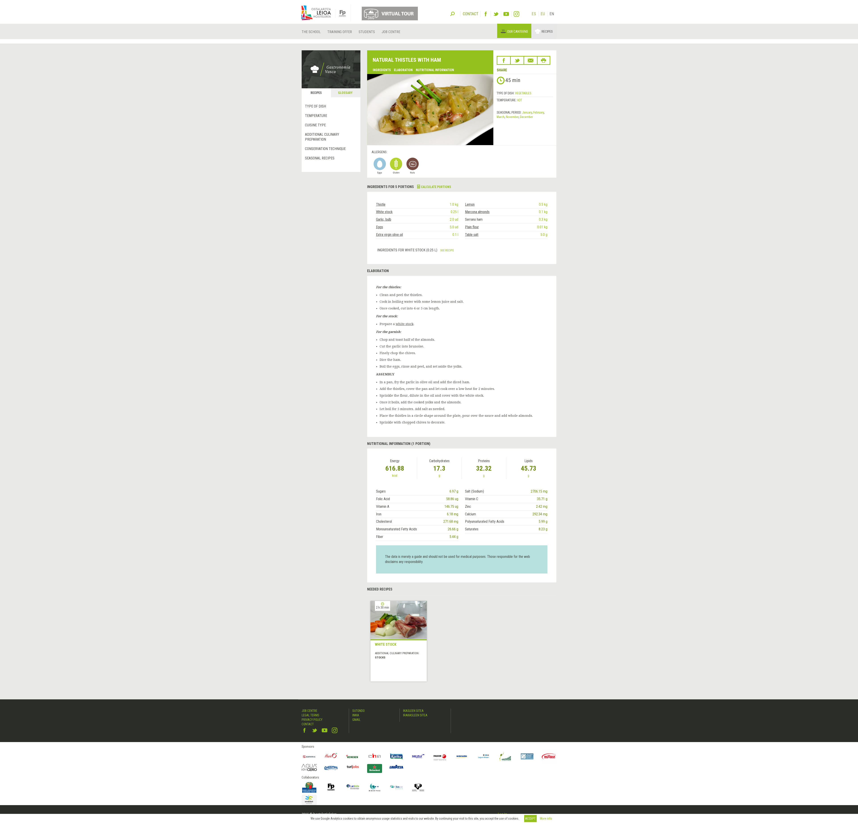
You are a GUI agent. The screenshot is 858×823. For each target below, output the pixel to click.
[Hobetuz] (374, 787)
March (501, 117)
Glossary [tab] (345, 93)
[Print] (544, 60)
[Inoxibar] (549, 756)
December (526, 117)
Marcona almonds (477, 212)
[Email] (530, 60)
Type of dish (315, 106)
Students (367, 32)
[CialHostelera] (374, 756)
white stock (404, 324)
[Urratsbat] (309, 800)
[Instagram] (516, 14)
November (512, 117)
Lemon (470, 204)
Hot (519, 100)
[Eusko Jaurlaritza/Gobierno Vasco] (309, 787)
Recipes (547, 32)
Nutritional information (435, 70)
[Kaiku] (396, 756)
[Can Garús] (505, 756)
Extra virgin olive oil (389, 235)
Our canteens (517, 32)
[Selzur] (418, 756)
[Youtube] (506, 14)
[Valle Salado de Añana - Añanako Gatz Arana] (527, 756)
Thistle (380, 204)
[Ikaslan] (396, 787)
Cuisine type (315, 125)
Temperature (316, 116)
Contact (308, 724)
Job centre (391, 32)
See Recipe (447, 250)
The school (311, 32)
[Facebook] (485, 14)
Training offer (339, 32)
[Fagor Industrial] (440, 756)
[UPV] (418, 787)
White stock (384, 212)
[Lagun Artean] (483, 756)
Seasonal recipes (319, 158)
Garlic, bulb (383, 219)
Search (452, 13)
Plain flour (472, 227)
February (538, 112)
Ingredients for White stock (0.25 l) (407, 250)
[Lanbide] (352, 787)
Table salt (471, 235)
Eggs (379, 227)
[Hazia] (331, 756)
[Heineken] (352, 756)
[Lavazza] (396, 766)
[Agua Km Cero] (309, 767)
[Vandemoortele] (461, 756)
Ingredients (382, 70)
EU (543, 13)
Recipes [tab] (316, 93)
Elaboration (403, 70)
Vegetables (523, 93)
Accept (530, 818)
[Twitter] (496, 14)
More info (546, 818)
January (527, 112)
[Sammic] (309, 756)
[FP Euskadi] (331, 787)
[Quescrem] (331, 768)
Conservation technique (325, 149)
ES (534, 13)
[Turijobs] (352, 767)
